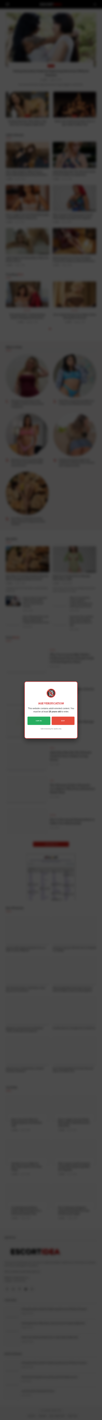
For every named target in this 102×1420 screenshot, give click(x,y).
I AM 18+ (39, 721)
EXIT (63, 721)
